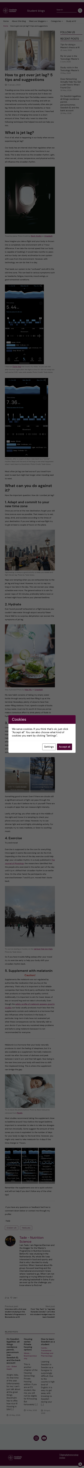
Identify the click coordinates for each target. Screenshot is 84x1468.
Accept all (64, 746)
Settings (49, 746)
